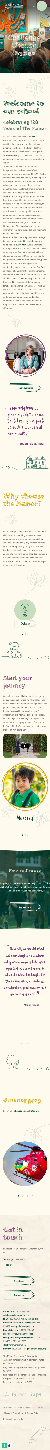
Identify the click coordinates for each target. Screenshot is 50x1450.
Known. (32, 136)
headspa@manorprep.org (22, 1326)
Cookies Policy (33, 1413)
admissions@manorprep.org (16, 1315)
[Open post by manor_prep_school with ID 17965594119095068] (25, 1164)
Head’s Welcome (25, 388)
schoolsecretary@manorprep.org (18, 1333)
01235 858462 (22, 1311)
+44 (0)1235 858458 (16, 1259)
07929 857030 (19, 1341)
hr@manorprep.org (29, 1319)
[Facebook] (4, 1265)
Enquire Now (25, 907)
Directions (19, 1281)
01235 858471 (18, 1348)
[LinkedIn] (11, 1265)
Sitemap (7, 1413)
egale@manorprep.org (35, 1348)
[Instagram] (7, 1265)
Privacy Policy (18, 1413)
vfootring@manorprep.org (14, 1345)
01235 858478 (14, 1319)
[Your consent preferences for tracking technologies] (9, 1445)
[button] (22, 634)
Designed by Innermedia (13, 1419)
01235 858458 (27, 1330)
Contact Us (18, 1295)
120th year (21, 244)
